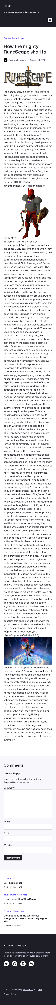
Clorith (7, 6)
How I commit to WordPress (20, 899)
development (10, 894)
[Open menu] (50, 20)
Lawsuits (38, 267)
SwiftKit (24, 465)
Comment (9, 787)
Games (7, 38)
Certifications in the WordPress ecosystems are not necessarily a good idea (26, 918)
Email (7, 833)
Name (7, 821)
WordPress (22, 894)
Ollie (40, 989)
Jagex (10, 109)
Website (8, 845)
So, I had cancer (13, 882)
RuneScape (18, 38)
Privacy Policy (10, 993)
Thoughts (8, 878)
